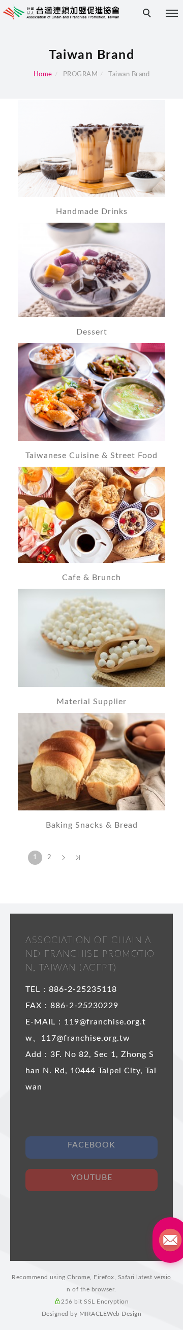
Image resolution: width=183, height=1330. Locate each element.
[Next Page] (63, 858)
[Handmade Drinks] (91, 147)
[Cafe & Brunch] (91, 514)
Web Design (124, 1314)
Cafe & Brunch (91, 577)
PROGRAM (80, 74)
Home (43, 74)
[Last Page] (78, 858)
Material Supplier (91, 702)
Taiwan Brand (128, 74)
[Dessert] (91, 269)
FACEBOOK (91, 1145)
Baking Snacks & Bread (92, 825)
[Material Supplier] (91, 637)
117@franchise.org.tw (85, 1038)
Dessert (91, 332)
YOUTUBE (91, 1177)
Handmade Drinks (92, 211)
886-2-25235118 (83, 989)
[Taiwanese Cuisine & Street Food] (91, 391)
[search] (148, 14)
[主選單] (172, 14)
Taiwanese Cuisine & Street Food (91, 455)
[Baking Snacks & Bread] (91, 761)
